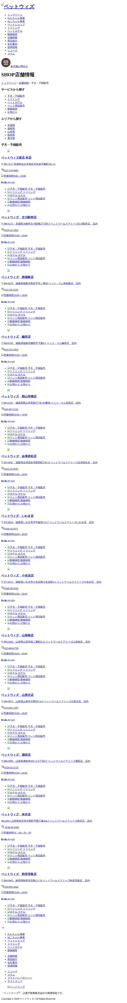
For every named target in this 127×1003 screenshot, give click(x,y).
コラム (11, 53)
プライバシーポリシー (19, 978)
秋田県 (11, 135)
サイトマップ (14, 981)
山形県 (11, 131)
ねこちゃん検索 (16, 21)
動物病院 (12, 34)
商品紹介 (12, 40)
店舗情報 (12, 37)
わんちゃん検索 (16, 18)
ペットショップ (16, 24)
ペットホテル (14, 31)
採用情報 (12, 47)
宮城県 (11, 125)
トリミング (13, 28)
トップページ (14, 15)
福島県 (11, 128)
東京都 (11, 138)
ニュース (12, 50)
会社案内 (12, 44)
